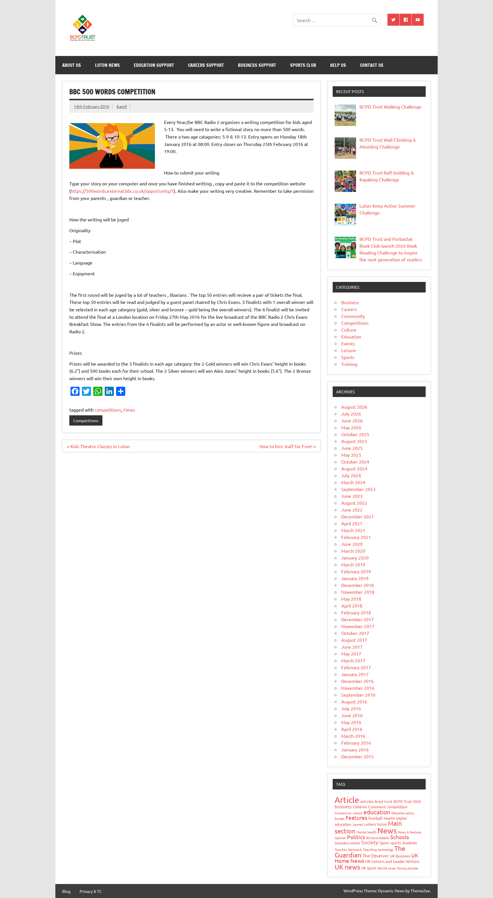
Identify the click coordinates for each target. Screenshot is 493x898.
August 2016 (354, 701)
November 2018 (357, 592)
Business (350, 302)
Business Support (257, 65)
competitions (108, 409)
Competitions (85, 420)
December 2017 (357, 619)
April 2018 (351, 605)
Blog (66, 891)
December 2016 (357, 681)
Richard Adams (377, 837)
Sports (347, 357)
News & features (409, 832)
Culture (348, 329)
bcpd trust (383, 801)
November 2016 (357, 688)
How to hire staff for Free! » (287, 446)
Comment (377, 806)
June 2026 (352, 420)
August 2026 (354, 407)
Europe (339, 818)
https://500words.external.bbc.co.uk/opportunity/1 (122, 191)
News (129, 409)
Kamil (122, 106)
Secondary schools (347, 843)
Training (349, 364)
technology (385, 849)
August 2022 (354, 503)
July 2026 (351, 413)
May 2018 (351, 599)
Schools (399, 836)
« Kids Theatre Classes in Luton (98, 446)
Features (356, 817)
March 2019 (353, 564)
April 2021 (351, 523)
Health (389, 818)
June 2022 (352, 509)
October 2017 (355, 633)
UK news (347, 867)
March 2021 (353, 530)
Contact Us (371, 65)
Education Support (154, 65)
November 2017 (357, 626)
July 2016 (351, 708)
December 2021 (357, 516)
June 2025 (352, 448)
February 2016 (356, 742)
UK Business (400, 855)
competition (397, 806)
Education (351, 336)
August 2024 (354, 468)
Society (369, 842)
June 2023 (352, 496)
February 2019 (356, 571)
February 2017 (356, 667)
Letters (370, 824)
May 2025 (351, 455)
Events (348, 343)
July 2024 (351, 475)
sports (395, 842)
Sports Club (303, 65)
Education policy (402, 813)
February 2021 (356, 537)
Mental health (366, 832)
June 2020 (352, 544)
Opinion (340, 837)
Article (347, 800)
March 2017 (353, 660)
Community (353, 316)
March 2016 (353, 736)
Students (409, 842)
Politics (356, 836)
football (375, 818)
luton (382, 824)
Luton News (107, 65)
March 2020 (353, 551)
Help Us (338, 65)
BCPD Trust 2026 (407, 801)
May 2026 (351, 427)
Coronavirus (343, 813)
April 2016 (351, 729)
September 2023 (358, 489)
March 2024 (353, 482)
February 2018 (356, 612)
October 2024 (355, 461)
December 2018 (357, 585)
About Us (71, 65)
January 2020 (355, 557)
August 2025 (354, 441)
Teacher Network (348, 849)
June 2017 (352, 647)
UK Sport (368, 867)
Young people (407, 868)
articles (367, 801)
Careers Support (206, 65)
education (376, 811)
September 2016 (358, 694)
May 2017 (351, 653)
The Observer (376, 855)
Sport (384, 842)
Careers (349, 309)
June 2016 (352, 715)
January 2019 (355, 578)
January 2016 (355, 749)
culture (357, 813)
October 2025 (355, 434)
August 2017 (354, 640)
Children (360, 806)
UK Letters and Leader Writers (392, 861)
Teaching (370, 849)
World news (386, 868)
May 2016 (351, 722)
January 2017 (355, 674)
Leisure (348, 350)
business (343, 806)
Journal (357, 824)
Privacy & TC (91, 891)
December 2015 (357, 756)
